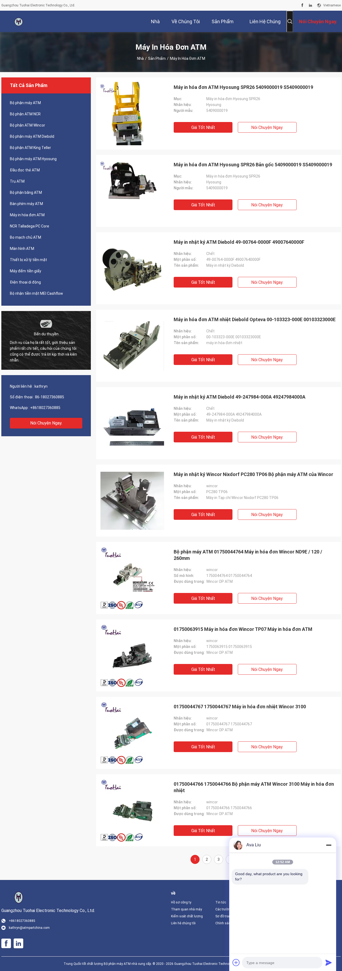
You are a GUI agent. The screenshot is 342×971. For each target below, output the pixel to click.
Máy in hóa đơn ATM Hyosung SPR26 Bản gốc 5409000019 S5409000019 (253, 164)
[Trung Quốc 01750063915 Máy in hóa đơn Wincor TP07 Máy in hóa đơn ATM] (132, 655)
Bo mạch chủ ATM (25, 237)
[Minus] (328, 845)
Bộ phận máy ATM (25, 103)
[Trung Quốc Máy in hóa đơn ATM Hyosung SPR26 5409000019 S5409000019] (132, 113)
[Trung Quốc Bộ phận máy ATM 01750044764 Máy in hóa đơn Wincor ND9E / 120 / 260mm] (132, 578)
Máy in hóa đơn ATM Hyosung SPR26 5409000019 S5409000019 (243, 87)
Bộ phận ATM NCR (25, 114)
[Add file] (236, 962)
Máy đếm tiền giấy (25, 271)
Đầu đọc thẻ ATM (25, 170)
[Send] (328, 962)
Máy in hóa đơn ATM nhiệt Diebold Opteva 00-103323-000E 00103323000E (255, 319)
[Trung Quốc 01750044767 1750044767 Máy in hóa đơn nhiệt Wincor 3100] (132, 733)
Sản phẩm (157, 58)
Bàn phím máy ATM (26, 204)
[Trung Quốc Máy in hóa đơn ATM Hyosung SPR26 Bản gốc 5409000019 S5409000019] (132, 191)
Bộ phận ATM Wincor (27, 125)
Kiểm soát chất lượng (187, 916)
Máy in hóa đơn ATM (27, 215)
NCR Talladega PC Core (29, 226)
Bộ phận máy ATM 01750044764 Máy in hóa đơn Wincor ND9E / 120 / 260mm (248, 555)
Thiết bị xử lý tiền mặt (28, 260)
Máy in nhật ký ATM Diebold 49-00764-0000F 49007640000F (239, 242)
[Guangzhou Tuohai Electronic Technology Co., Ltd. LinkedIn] (310, 5)
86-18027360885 (49, 397)
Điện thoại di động (25, 282)
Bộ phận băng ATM (26, 192)
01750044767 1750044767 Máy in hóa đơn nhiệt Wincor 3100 (240, 706)
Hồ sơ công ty (181, 902)
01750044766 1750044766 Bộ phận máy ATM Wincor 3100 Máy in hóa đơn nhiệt (254, 787)
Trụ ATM (17, 181)
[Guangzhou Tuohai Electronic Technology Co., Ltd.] (18, 21)
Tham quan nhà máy (186, 909)
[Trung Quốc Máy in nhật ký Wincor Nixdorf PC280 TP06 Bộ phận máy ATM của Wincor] (132, 500)
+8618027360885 (45, 408)
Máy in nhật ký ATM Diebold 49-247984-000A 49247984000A (239, 397)
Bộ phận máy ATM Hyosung (33, 159)
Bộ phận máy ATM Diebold (32, 136)
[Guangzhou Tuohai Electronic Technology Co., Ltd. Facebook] (302, 5)
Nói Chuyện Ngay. (46, 423)
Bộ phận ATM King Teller (30, 148)
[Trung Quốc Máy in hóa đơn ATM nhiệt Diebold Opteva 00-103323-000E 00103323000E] (132, 346)
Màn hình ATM (22, 248)
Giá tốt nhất (203, 127)
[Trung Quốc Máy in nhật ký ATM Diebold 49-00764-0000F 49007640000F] (132, 268)
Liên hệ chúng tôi (183, 923)
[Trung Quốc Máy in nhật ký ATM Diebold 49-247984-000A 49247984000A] (132, 423)
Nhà (140, 58)
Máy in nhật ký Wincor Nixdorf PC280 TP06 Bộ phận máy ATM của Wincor (253, 474)
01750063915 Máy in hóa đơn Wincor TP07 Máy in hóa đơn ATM (243, 629)
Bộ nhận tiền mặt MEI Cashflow (36, 293)
